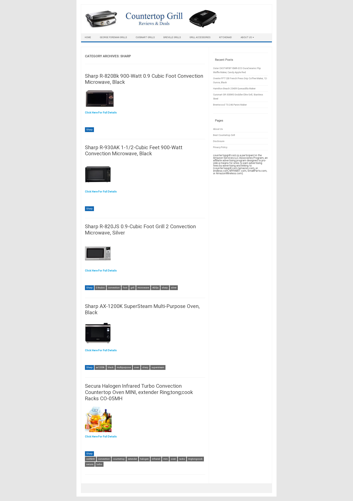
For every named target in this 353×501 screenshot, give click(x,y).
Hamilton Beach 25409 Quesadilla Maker (234, 88)
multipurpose (124, 367)
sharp (165, 287)
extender (132, 459)
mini (165, 459)
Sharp (89, 129)
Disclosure (218, 141)
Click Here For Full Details (101, 112)
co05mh (90, 459)
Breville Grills (172, 37)
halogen (144, 459)
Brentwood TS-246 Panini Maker (230, 104)
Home (88, 37)
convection (114, 287)
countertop (119, 459)
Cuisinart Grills (145, 37)
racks (182, 459)
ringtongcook (195, 459)
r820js (155, 287)
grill (132, 287)
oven (136, 367)
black (111, 367)
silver (173, 287)
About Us (246, 37)
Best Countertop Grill (224, 135)
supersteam (157, 367)
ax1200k (100, 367)
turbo (99, 464)
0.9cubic (100, 287)
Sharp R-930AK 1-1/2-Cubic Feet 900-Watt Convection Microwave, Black (133, 150)
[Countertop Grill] (151, 27)
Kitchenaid (225, 37)
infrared (156, 459)
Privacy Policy (220, 147)
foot (125, 287)
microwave (143, 287)
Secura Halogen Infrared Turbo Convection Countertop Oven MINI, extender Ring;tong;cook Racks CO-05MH (139, 392)
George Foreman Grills (113, 37)
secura (89, 464)
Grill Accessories (200, 37)
